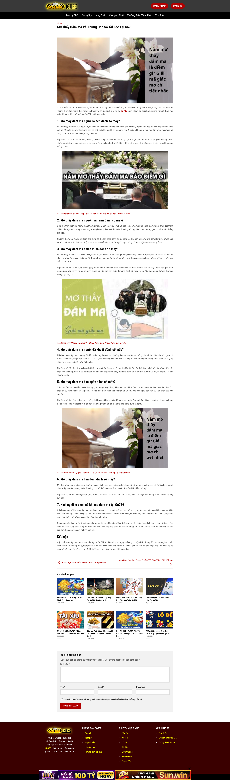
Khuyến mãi (90, 747)
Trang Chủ (72, 15)
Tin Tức (159, 15)
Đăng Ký (87, 15)
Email (101, 687)
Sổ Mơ (59, 23)
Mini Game (127, 756)
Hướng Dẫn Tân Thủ (139, 15)
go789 (124, 111)
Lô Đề (124, 742)
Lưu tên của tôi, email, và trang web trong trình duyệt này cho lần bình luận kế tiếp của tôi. (103, 699)
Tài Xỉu (125, 747)
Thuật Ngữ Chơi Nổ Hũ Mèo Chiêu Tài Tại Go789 (83, 562)
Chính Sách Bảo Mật (168, 738)
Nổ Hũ (125, 738)
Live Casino (127, 752)
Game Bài (126, 761)
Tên (62, 687)
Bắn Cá (125, 733)
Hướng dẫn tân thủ (93, 752)
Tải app (88, 738)
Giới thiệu (163, 733)
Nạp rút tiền (90, 742)
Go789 (48, 748)
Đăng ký (88, 733)
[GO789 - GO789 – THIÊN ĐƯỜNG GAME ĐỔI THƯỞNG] (61, 6)
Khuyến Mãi (116, 15)
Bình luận (65, 664)
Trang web (140, 687)
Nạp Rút (100, 15)
